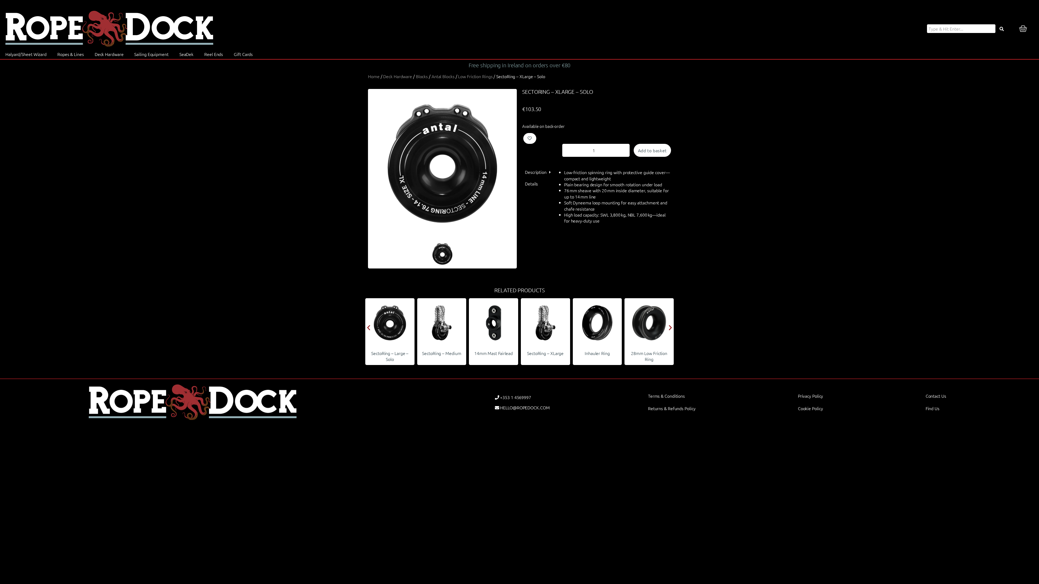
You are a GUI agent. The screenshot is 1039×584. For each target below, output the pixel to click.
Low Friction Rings (475, 76)
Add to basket (652, 150)
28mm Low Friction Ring (597, 356)
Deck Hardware (109, 54)
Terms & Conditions (666, 396)
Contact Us (936, 396)
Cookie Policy (810, 408)
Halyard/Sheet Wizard (26, 54)
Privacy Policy (810, 396)
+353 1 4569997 (515, 397)
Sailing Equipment (151, 54)
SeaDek (186, 54)
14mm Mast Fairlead (441, 353)
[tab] (535, 172)
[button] (368, 327)
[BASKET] (1023, 28)
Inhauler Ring (545, 353)
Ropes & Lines (70, 54)
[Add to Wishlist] (529, 138)
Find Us (932, 408)
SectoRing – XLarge (493, 353)
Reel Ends (213, 54)
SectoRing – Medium (389, 353)
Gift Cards (243, 54)
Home (374, 76)
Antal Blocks (443, 76)
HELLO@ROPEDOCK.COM (525, 407)
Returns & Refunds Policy (672, 408)
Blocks (422, 76)
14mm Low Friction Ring (649, 356)
